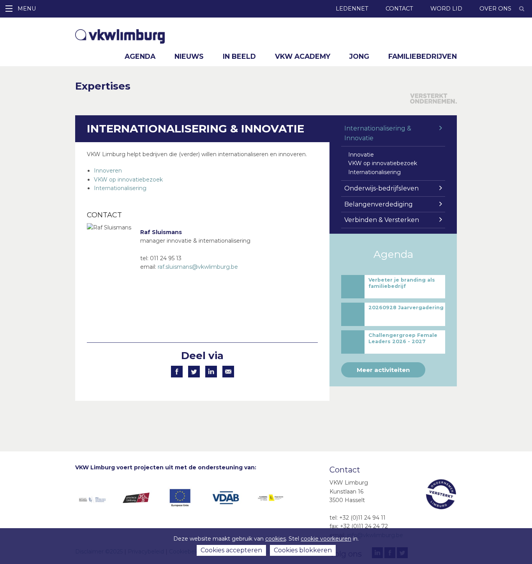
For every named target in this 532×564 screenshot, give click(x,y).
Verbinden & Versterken (381, 220)
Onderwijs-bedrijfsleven (381, 188)
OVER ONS (495, 8)
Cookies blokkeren (303, 550)
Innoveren (108, 170)
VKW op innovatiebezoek (128, 179)
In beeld (239, 56)
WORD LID (446, 8)
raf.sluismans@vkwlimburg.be (198, 266)
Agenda (140, 56)
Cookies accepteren (231, 550)
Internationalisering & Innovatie (377, 133)
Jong (359, 56)
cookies (275, 538)
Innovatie (361, 154)
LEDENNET (352, 8)
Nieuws (189, 56)
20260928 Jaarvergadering (406, 307)
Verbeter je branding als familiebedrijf (401, 283)
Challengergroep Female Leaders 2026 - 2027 (402, 338)
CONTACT (399, 8)
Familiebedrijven (422, 56)
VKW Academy (302, 56)
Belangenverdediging (378, 204)
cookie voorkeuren (326, 538)
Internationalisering (120, 188)
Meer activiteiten (383, 370)
